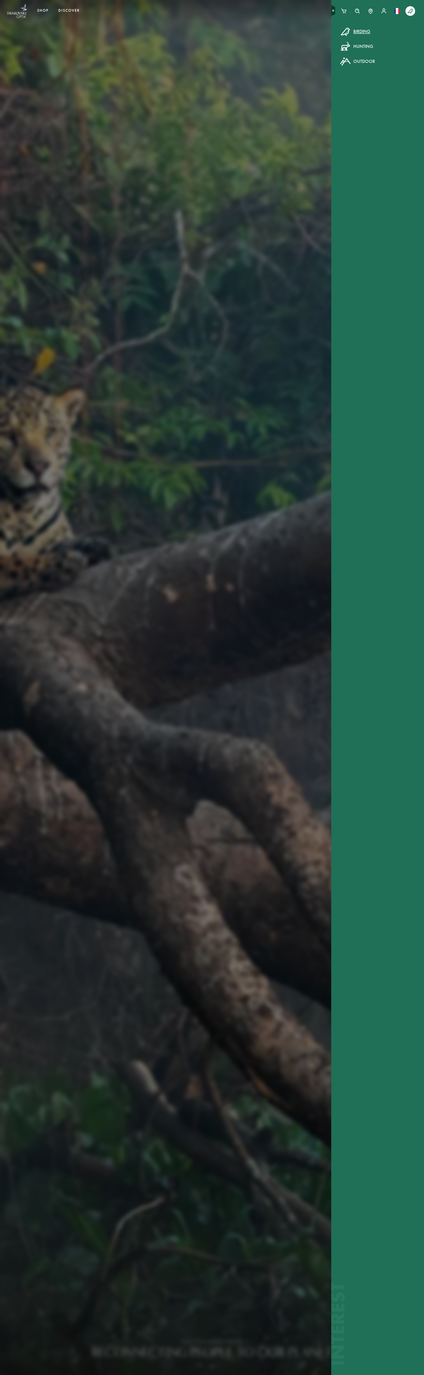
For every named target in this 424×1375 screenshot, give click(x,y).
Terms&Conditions (250, 114)
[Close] (311, 37)
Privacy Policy (284, 114)
